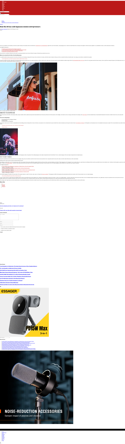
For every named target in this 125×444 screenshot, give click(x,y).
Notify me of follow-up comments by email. (8, 228)
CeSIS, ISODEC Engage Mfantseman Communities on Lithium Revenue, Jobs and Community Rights (18, 166)
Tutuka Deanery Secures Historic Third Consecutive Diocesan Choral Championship (15, 347)
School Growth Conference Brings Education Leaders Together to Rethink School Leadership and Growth (18, 169)
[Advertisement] (18, 17)
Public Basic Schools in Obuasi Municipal (9, 282)
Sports (3, 7)
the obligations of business (80, 122)
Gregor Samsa (84, 114)
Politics (3, 4)
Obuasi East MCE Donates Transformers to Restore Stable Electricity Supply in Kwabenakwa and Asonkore (18, 348)
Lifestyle (3, 8)
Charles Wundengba (4, 29)
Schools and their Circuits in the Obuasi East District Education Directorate (17, 284)
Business (3, 3)
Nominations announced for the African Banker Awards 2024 (11, 48)
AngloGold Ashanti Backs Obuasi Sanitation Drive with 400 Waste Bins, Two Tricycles (15, 345)
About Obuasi (4, 432)
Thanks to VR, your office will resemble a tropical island (11, 210)
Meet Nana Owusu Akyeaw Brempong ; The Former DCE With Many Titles (16, 272)
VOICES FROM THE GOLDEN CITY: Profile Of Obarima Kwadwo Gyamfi (15, 274)
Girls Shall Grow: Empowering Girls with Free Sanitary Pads (13, 270)
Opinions (3, 6)
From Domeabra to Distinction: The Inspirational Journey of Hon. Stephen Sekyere (18, 266)
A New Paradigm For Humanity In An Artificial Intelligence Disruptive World (14, 49)
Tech (2, 9)
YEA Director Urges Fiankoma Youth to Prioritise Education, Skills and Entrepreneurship (16, 168)
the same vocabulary (45, 174)
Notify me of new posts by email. (6, 230)
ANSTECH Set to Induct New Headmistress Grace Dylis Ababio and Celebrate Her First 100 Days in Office (19, 349)
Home (3, 1)
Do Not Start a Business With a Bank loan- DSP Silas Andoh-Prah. (12, 50)
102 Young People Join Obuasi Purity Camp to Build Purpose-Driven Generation (14, 346)
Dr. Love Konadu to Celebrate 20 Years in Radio (10, 268)
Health (3, 5)
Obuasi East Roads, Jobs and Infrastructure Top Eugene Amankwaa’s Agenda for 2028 (15, 171)
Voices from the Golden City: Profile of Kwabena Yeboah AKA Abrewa (15, 276)
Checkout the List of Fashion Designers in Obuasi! (10, 51)
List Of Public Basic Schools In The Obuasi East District (12, 278)
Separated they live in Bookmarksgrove (42, 45)
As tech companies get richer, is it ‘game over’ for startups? (12, 205)
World (3, 440)
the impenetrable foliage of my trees (78, 60)
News (3, 433)
